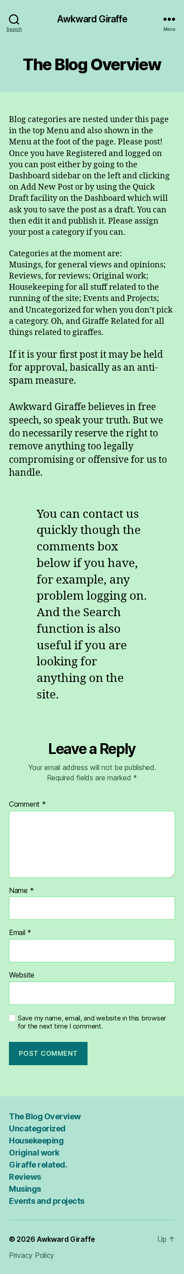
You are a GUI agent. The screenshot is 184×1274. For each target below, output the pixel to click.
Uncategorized (37, 1128)
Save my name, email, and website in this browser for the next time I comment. (92, 1022)
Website (21, 975)
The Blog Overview (45, 1116)
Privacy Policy (31, 1255)
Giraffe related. (38, 1164)
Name (21, 891)
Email (20, 933)
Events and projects (46, 1201)
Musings (25, 1189)
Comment (27, 804)
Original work (34, 1152)
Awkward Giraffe (92, 19)
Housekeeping (36, 1140)
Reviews (25, 1176)
